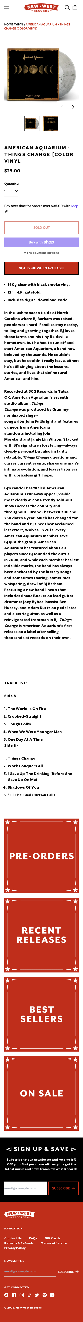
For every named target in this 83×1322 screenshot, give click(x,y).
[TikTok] (29, 1295)
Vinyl (19, 24)
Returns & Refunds (19, 1243)
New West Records (29, 1307)
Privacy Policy (15, 1248)
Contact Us (13, 1238)
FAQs (33, 1238)
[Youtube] (52, 1295)
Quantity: (11, 183)
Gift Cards (52, 1238)
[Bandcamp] (6, 1295)
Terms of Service (54, 1243)
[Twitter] (37, 1295)
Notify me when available (41, 268)
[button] (67, 7)
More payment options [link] (41, 252)
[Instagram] (22, 1295)
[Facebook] (14, 1295)
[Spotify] (45, 1295)
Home (8, 24)
